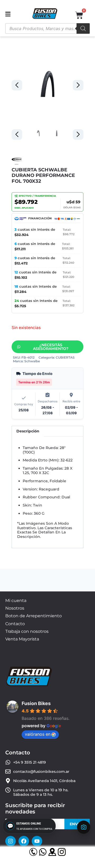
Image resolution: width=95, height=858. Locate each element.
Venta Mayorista (22, 639)
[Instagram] (10, 841)
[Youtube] (37, 841)
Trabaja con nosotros (27, 631)
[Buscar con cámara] (83, 827)
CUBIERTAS (65, 357)
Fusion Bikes (36, 703)
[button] (78, 85)
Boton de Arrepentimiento (33, 615)
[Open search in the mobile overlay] (47, 28)
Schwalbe (32, 361)
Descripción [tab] (27, 431)
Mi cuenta (15, 600)
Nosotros (14, 608)
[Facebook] (23, 841)
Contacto (15, 623)
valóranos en (37, 734)
